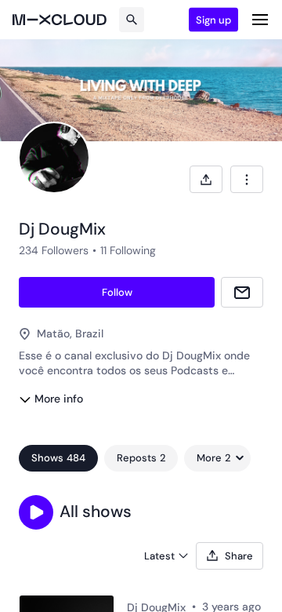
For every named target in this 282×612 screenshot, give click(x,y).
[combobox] (246, 179)
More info (58, 399)
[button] (36, 512)
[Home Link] (60, 19)
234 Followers (54, 250)
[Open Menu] (260, 19)
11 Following (128, 250)
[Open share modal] (206, 179)
